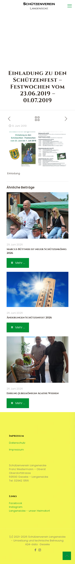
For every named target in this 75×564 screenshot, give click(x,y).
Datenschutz (17, 443)
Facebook (15, 503)
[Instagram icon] (39, 550)
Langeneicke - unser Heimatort (29, 511)
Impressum (16, 449)
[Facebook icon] (35, 550)
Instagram (15, 507)
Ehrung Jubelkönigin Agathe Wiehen (33, 393)
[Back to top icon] (67, 556)
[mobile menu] (69, 6)
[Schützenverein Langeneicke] (39, 6)
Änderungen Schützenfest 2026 (29, 317)
